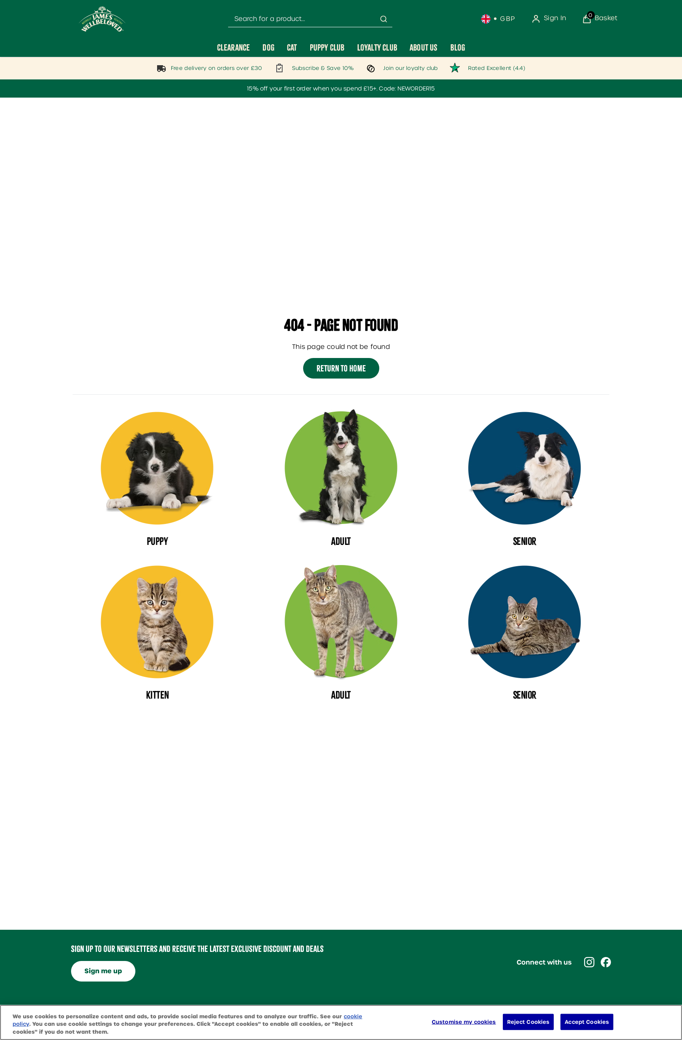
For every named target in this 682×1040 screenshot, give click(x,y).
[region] (341, 1022)
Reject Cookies (528, 1021)
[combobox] (310, 19)
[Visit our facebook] (606, 962)
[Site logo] (102, 19)
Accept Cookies (587, 1021)
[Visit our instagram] (589, 962)
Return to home (341, 368)
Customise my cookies (464, 1021)
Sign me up (103, 971)
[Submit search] (384, 19)
